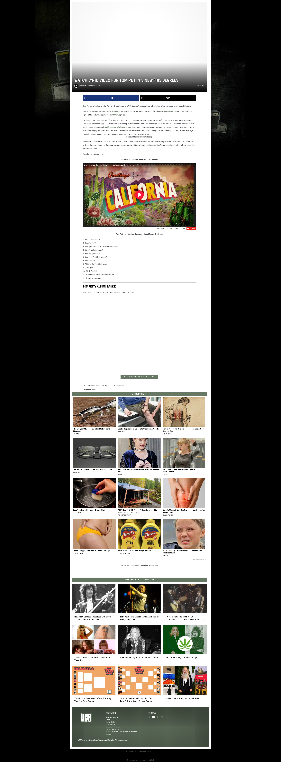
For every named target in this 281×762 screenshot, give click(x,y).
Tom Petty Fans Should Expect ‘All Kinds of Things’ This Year (139, 618)
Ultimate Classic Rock (175, 228)
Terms (108, 720)
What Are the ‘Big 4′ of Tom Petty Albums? (139, 657)
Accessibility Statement (114, 727)
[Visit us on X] (163, 717)
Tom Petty (87, 106)
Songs (94, 389)
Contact (108, 734)
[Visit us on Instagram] (150, 717)
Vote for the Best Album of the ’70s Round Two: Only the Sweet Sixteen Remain (139, 700)
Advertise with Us (112, 717)
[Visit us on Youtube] (154, 717)
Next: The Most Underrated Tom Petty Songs (139, 377)
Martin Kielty (82, 86)
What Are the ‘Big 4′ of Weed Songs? (182, 657)
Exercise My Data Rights (114, 729)
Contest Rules (110, 722)
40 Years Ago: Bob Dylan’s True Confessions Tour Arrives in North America (185, 618)
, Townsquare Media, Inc (106, 740)
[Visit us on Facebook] (159, 717)
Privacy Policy (110, 724)
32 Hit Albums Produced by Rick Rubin (183, 698)
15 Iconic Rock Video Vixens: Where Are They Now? (92, 659)
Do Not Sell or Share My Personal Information (121, 732)
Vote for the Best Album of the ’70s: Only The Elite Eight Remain (92, 700)
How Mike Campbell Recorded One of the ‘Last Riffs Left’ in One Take (92, 618)
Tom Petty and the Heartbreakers (112, 386)
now (101, 154)
